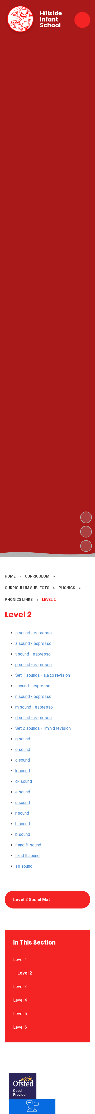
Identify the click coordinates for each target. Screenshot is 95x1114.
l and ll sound (27, 855)
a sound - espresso (33, 643)
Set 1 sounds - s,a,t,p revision (42, 675)
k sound (22, 770)
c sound (22, 760)
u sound (22, 802)
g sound (22, 738)
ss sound (23, 866)
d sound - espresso (33, 717)
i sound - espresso (32, 685)
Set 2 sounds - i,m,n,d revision (43, 728)
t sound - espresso (33, 654)
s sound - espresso (33, 632)
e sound (22, 791)
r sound (22, 813)
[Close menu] (82, 20)
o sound (22, 749)
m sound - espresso (34, 707)
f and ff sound (28, 844)
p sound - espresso (33, 664)
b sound (22, 834)
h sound (22, 823)
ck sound (23, 781)
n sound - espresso (33, 696)
